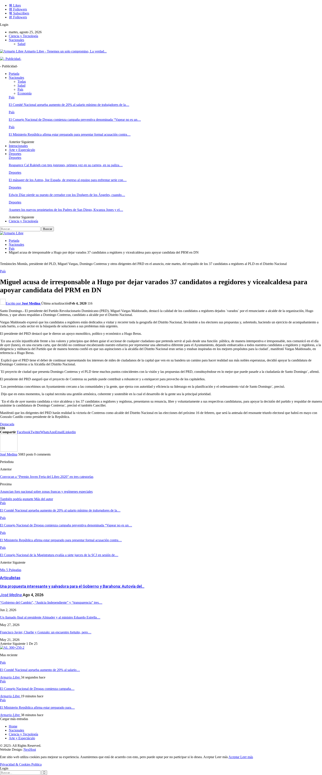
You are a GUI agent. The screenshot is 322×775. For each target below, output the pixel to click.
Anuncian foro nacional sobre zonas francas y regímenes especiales (46, 491)
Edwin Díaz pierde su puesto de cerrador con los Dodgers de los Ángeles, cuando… (67, 195)
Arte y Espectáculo (22, 150)
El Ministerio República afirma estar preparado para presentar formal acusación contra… (70, 134)
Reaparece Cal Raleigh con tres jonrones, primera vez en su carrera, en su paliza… (66, 165)
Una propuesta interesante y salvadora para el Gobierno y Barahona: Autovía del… (72, 586)
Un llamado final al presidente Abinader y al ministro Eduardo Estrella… (50, 617)
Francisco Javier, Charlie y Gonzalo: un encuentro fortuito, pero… (45, 632)
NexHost (29, 749)
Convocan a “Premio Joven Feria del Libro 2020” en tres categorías (46, 477)
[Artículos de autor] (9, 450)
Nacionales (16, 40)
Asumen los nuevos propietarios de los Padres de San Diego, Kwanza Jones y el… (66, 210)
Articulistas (10, 577)
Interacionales (18, 146)
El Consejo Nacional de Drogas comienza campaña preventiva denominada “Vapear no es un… (75, 119)
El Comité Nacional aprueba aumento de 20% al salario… (40, 670)
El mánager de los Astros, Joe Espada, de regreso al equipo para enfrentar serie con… (68, 180)
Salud (21, 44)
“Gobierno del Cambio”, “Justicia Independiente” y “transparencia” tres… (51, 602)
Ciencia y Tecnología (23, 36)
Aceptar (234, 757)
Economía (25, 93)
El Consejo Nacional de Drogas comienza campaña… (37, 689)
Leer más (246, 757)
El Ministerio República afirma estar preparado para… (37, 707)
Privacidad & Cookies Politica (21, 764)
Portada (14, 73)
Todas (22, 81)
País (20, 89)
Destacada (7, 424)
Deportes (15, 154)
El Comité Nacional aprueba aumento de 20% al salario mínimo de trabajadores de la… (69, 105)
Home (13, 726)
